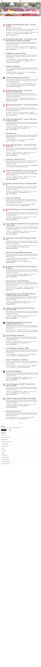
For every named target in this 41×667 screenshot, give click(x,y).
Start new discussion (5, 443)
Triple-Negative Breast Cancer (25, 205)
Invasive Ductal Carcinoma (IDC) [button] (27, 83)
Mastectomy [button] (32, 32)
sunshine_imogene (20, 85)
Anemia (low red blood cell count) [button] (22, 59)
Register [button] (10, 430)
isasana (33, 417)
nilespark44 (34, 354)
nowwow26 (34, 72)
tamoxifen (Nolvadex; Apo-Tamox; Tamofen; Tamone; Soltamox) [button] (16, 258)
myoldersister (24, 192)
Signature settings (4, 439)
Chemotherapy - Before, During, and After (13, 62)
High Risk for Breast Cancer (10, 262)
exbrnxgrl (12, 367)
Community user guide (5, 457)
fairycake (31, 47)
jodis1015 (33, 203)
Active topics (4, 450)
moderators (19, 33)
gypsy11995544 (24, 275)
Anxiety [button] (31, 59)
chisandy (24, 302)
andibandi (12, 355)
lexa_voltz (11, 331)
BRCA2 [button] (24, 329)
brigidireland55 (14, 378)
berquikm (12, 418)
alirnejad (18, 288)
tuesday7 (18, 60)
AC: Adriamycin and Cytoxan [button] (11, 59)
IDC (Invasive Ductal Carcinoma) (15, 86)
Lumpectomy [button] (15, 32)
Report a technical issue (5, 463)
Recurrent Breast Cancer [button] (33, 258)
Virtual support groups (5, 459)
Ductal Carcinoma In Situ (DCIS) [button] (15, 83)
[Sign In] (39, 1)
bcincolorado (27, 288)
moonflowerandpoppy (13, 261)
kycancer (32, 139)
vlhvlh (12, 166)
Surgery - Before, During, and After (11, 34)
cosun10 (23, 232)
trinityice (23, 246)
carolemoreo (13, 205)
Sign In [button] (4, 430)
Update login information (6, 437)
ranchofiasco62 (15, 302)
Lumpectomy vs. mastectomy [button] (24, 32)
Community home (4, 446)
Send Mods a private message (6, 441)
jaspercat (27, 33)
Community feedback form (6, 461)
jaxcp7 (12, 73)
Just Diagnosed (20, 73)
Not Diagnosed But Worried (10, 304)
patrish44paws (34, 165)
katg (22, 178)
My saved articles (4, 454)
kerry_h (31, 99)
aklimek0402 (34, 365)
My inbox (3, 452)
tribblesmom (27, 60)
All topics (3, 448)
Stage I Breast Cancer (9, 289)
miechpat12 (23, 405)
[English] (20, 1)
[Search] (37, 1)
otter (22, 218)
